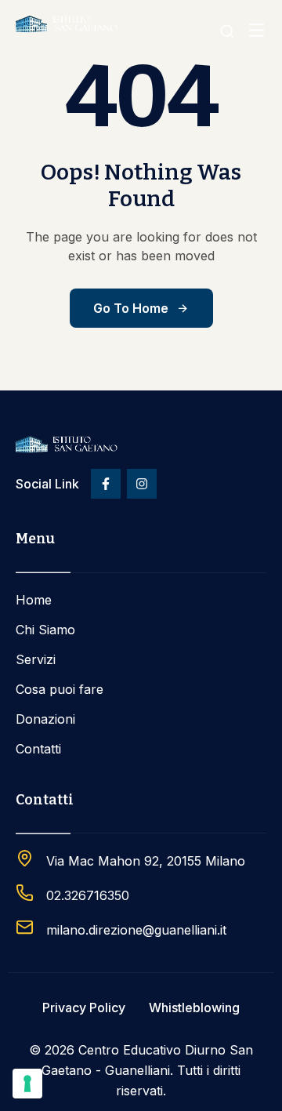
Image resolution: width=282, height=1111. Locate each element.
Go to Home (130, 308)
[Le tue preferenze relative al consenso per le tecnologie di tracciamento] (27, 1083)
